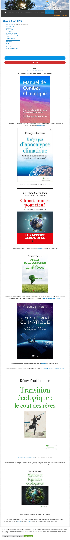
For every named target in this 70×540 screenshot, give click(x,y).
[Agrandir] (58, 375)
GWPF (7, 36)
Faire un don (35, 62)
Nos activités (19, 12)
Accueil (5, 12)
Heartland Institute (10, 38)
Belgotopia (9, 28)
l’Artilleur (19, 521)
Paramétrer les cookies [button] (17, 536)
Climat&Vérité (9, 31)
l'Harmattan (43, 363)
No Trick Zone (9, 45)
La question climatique (11, 33)
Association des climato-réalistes (48, 6)
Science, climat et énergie (12, 35)
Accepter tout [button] (28, 536)
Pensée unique (9, 24)
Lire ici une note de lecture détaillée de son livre (52, 368)
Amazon (29, 521)
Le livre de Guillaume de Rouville (35, 70)
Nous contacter (56, 15)
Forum (56, 12)
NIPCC (7, 43)
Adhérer (35, 58)
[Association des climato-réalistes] (48, 3)
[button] (60, 12)
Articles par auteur (39, 12)
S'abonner (64, 15)
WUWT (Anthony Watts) (12, 48)
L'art (38, 125)
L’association (11, 12)
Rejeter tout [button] (6, 536)
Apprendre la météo (11, 26)
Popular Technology (11, 46)
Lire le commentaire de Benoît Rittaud (51, 298)
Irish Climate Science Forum (13, 40)
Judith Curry (9, 41)
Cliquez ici (40, 248)
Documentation (49, 12)
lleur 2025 (42, 125)
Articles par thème (28, 12)
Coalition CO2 (9, 29)
